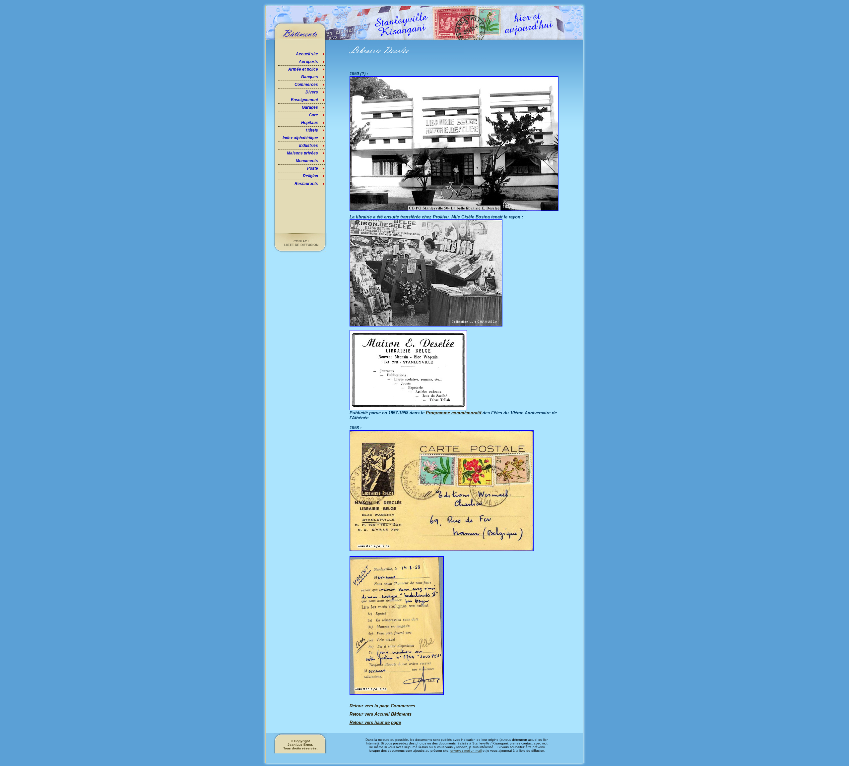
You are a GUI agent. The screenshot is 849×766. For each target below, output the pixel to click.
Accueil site (307, 54)
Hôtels (312, 130)
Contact (301, 241)
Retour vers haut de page (375, 722)
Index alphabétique (300, 138)
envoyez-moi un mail (466, 750)
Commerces (306, 84)
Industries (308, 145)
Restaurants (306, 183)
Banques (309, 77)
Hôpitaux (309, 122)
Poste (312, 168)
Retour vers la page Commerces (382, 705)
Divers (311, 92)
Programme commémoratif (454, 412)
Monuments (307, 160)
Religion (310, 176)
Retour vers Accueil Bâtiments (381, 714)
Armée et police (303, 69)
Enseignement (304, 99)
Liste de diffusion (301, 245)
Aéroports (308, 61)
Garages (310, 107)
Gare (313, 115)
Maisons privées (302, 153)
